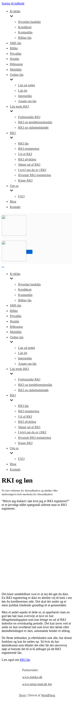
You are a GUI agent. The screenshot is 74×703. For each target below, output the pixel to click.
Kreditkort (24, 27)
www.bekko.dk (32, 677)
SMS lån (15, 43)
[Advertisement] (37, 551)
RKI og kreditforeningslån (35, 122)
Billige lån (24, 37)
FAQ (21, 196)
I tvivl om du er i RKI (32, 170)
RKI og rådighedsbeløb (33, 127)
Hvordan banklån (29, 22)
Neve (22, 695)
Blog (13, 201)
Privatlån (15, 53)
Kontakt (15, 207)
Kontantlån (25, 32)
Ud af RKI (25, 154)
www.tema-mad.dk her (37, 684)
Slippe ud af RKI (29, 164)
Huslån (14, 59)
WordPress (48, 695)
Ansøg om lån (27, 101)
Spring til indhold (13, 3)
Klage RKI (25, 180)
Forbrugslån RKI (29, 117)
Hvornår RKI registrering (34, 175)
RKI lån (23, 143)
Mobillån (16, 69)
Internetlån (25, 96)
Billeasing (16, 64)
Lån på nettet (26, 85)
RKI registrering (28, 148)
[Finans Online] (14, 234)
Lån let (22, 90)
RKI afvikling (27, 159)
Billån (14, 48)
